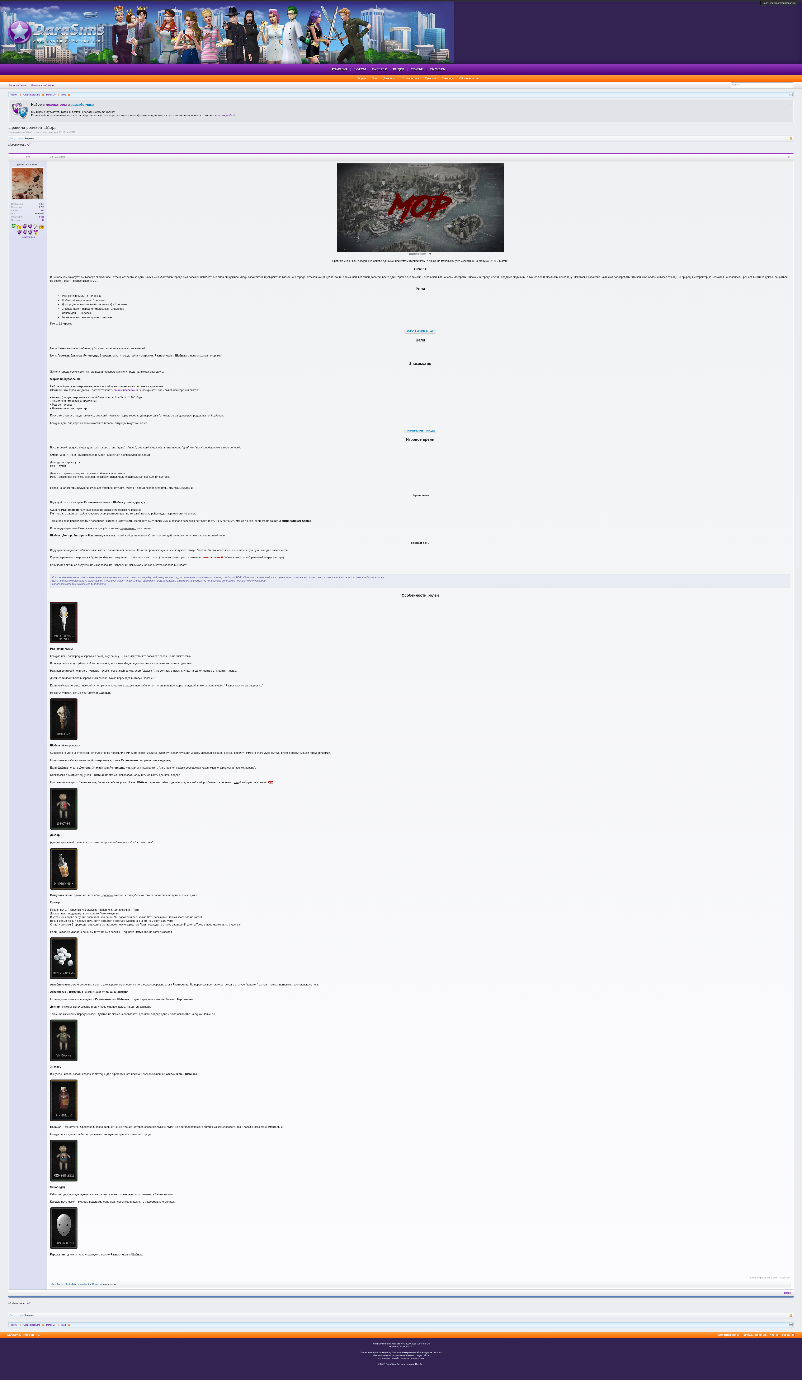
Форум (360, 69)
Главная (339, 69)
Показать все (28, 237)
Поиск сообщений (18, 85)
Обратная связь (469, 78)
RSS (793, 1334)
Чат (374, 78)
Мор (28, 132)
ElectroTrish (71, 1284)
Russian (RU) (31, 1334)
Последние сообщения (42, 85)
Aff (60, 132)
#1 (789, 157)
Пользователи (410, 78)
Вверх (787, 1293)
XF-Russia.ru (406, 1346)
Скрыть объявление (790, 104)
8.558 (41, 216)
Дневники (389, 78)
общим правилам (125, 390)
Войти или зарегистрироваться (779, 3)
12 (43, 220)
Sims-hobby (57, 1284)
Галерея (379, 69)
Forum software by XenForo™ (401, 1343)
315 (42, 210)
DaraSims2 (14, 1334)
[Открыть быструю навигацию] (791, 94)
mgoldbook (83, 1284)
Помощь (447, 78)
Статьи (417, 69)
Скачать (437, 69)
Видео (398, 69)
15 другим (97, 1284)
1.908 (41, 204)
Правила (430, 78)
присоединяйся (224, 115)
